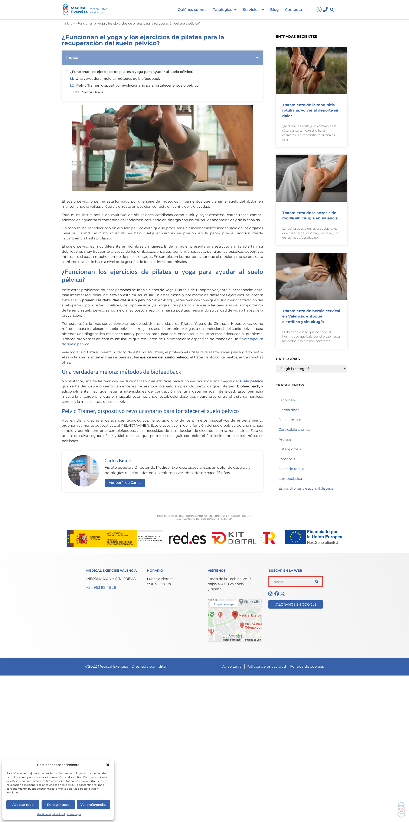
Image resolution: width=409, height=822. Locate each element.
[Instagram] (271, 593)
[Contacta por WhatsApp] (318, 10)
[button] (108, 765)
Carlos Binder (93, 92)
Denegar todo (58, 805)
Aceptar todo (23, 805)
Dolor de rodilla (291, 469)
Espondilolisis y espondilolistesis (306, 488)
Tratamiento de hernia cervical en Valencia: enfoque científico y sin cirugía (311, 316)
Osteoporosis (290, 449)
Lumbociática (290, 479)
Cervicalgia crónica (294, 430)
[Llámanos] (325, 9)
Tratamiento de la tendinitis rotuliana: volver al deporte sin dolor (311, 110)
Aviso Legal (74, 814)
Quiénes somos (192, 9)
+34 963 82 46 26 (101, 587)
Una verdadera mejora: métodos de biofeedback (118, 79)
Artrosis (285, 439)
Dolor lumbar (290, 420)
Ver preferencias (93, 805)
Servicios (251, 9)
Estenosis (287, 459)
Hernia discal (289, 410)
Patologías (222, 9)
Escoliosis (287, 400)
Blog (274, 9)
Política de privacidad (51, 814)
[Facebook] (277, 593)
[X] (283, 593)
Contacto (293, 9)
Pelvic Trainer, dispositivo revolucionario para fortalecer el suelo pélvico (137, 85)
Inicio (68, 23)
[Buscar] (316, 581)
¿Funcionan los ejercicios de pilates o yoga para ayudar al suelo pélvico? (132, 72)
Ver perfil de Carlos (125, 483)
